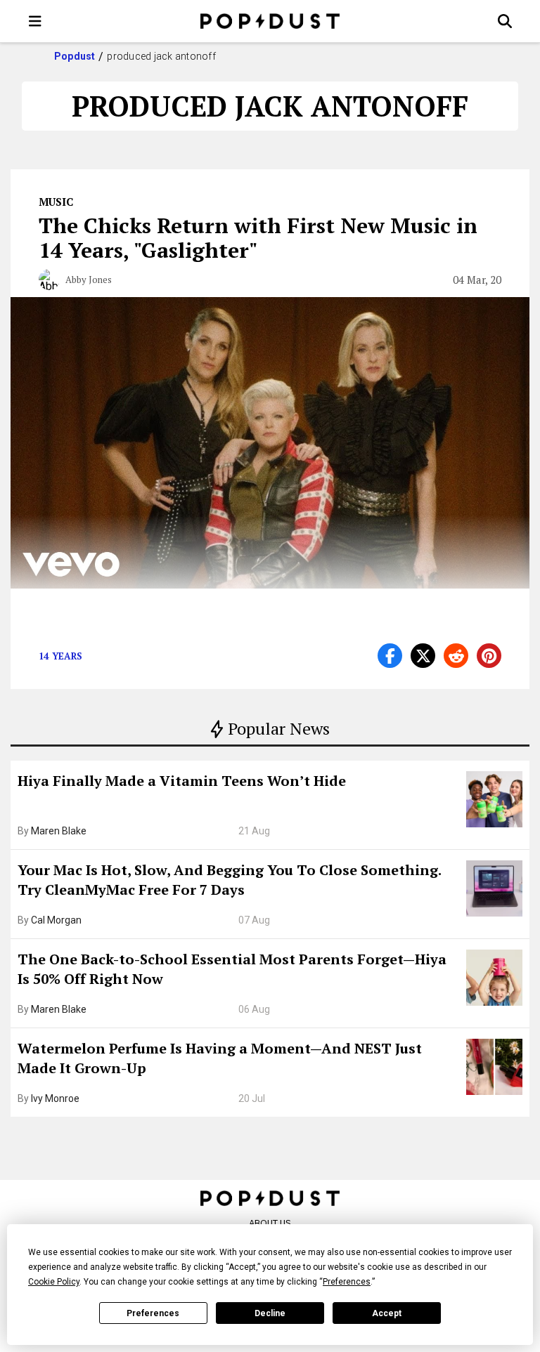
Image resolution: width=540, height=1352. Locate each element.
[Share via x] (423, 655)
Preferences (153, 1313)
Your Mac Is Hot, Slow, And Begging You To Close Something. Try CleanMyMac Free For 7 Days (229, 879)
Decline (270, 1313)
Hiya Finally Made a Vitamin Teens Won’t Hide (182, 780)
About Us (270, 1223)
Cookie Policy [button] (53, 1282)
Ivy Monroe (55, 1098)
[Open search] (505, 21)
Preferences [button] (347, 1282)
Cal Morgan (56, 920)
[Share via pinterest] (489, 655)
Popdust (75, 56)
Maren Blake (58, 830)
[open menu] (35, 21)
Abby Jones (88, 279)
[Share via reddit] (456, 655)
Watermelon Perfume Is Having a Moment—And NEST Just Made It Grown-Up (220, 1058)
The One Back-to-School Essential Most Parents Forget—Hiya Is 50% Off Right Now (232, 969)
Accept (386, 1313)
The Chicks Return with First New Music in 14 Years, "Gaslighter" (258, 237)
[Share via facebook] (390, 655)
